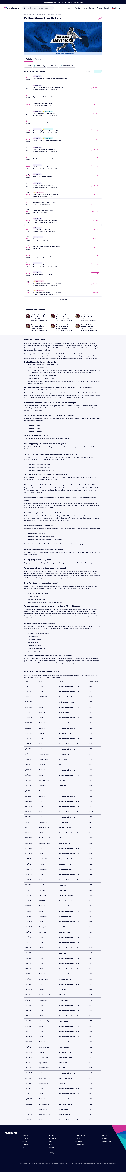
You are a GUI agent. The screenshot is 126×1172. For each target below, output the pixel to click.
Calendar (90, 71)
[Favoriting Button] (100, 18)
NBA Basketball (40, 14)
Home (26, 14)
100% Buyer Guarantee (70, 2)
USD (115, 8)
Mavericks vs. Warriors (35, 431)
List (98, 71)
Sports (85, 8)
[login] (120, 8)
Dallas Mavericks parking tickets (45, 447)
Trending (77, 8)
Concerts (92, 8)
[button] (28, 66)
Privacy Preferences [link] (110, 1163)
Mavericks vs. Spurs (34, 428)
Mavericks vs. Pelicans (35, 425)
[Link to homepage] (12, 8)
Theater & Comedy (103, 8)
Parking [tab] (38, 59)
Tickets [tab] (29, 59)
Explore (70, 8)
